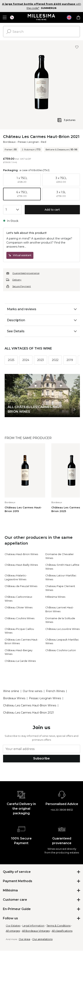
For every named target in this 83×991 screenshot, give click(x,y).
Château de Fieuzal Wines (21, 586)
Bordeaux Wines (14, 698)
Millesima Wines (55, 596)
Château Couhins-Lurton (60, 650)
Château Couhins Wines (19, 618)
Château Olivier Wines (18, 607)
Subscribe (41, 758)
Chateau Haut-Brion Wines (21, 554)
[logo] (41, 17)
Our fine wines (32, 691)
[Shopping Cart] (78, 17)
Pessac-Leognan (28, 141)
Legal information (33, 925)
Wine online (11, 691)
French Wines (55, 691)
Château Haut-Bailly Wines (21, 564)
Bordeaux (9, 141)
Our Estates (13, 925)
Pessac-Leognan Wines (45, 698)
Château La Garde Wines (20, 660)
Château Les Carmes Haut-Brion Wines (29, 705)
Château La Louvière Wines (62, 628)
